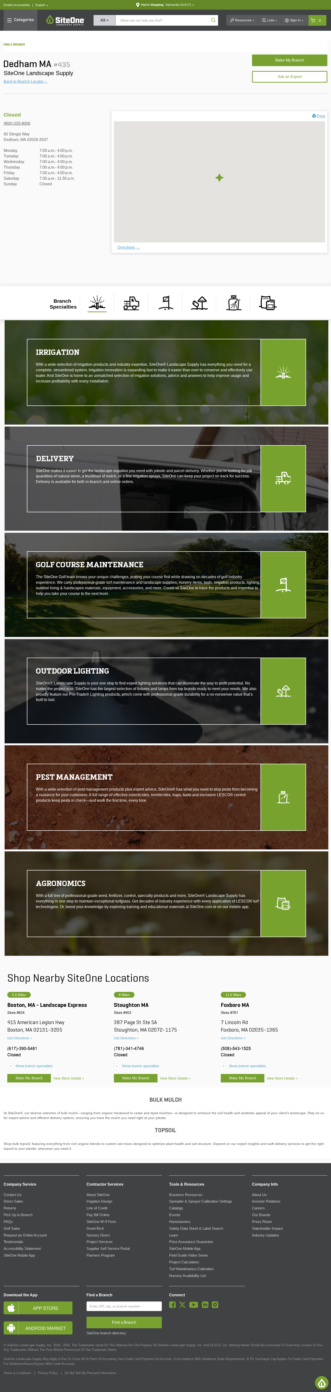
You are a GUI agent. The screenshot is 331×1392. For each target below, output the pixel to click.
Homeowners (179, 1222)
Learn (173, 1235)
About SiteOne (98, 1195)
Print (321, 116)
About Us (259, 1195)
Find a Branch (99, 1295)
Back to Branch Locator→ (25, 81)
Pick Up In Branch (18, 1215)
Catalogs (176, 1208)
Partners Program (101, 1255)
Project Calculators (184, 1262)
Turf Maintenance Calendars (191, 1269)
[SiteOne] (65, 24)
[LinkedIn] (206, 1307)
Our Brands (261, 1215)
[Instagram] (216, 1307)
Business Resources (185, 1195)
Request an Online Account (25, 1235)
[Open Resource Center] (322, 1383)
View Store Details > (68, 1078)
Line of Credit (97, 1208)
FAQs (8, 1222)
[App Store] (41, 1308)
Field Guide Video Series (188, 1255)
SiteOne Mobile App (19, 1255)
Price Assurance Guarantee (191, 1242)
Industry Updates (265, 1235)
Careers (258, 1208)
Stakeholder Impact (267, 1228)
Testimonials (13, 1242)
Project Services (100, 1242)
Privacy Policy (48, 1373)
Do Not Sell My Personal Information (90, 1373)
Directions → (129, 247)
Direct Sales (13, 1201)
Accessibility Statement (22, 1249)
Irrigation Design (99, 1201)
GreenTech (95, 1228)
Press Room (262, 1222)
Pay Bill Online (98, 1215)
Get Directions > (19, 1038)
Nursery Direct (98, 1235)
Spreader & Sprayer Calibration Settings (200, 1201)
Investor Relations (266, 1201)
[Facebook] (173, 1307)
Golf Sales (12, 1228)
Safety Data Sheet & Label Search (196, 1228)
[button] (41, 5)
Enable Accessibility (17, 5)
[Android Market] (41, 1328)
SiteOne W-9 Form (101, 1222)
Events (174, 1215)
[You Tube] (195, 1307)
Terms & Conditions (17, 1373)
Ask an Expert (290, 77)
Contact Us (13, 1195)
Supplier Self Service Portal (108, 1249)
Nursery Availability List (187, 1276)
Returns (10, 1208)
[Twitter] (183, 1307)
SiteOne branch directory (106, 1333)
